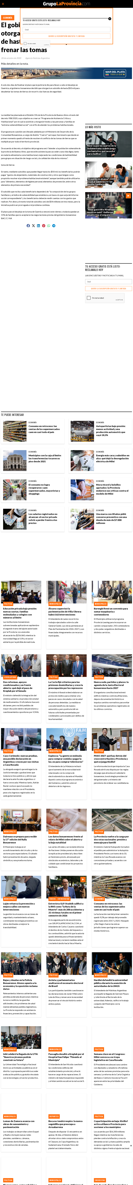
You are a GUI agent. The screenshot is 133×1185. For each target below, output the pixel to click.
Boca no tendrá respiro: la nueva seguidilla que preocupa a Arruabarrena (65, 1124)
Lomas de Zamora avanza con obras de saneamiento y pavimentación (18, 1124)
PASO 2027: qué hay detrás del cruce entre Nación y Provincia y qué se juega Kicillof (111, 758)
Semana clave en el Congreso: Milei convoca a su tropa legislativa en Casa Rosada (109, 1057)
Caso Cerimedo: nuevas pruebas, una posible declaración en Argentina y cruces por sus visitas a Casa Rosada (21, 760)
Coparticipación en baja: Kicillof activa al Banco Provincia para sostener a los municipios (111, 1124)
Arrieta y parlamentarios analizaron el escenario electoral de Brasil (65, 983)
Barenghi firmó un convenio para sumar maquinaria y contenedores (111, 611)
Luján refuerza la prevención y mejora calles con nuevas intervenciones (19, 906)
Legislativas (10, 677)
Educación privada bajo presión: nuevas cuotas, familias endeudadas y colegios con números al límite (20, 613)
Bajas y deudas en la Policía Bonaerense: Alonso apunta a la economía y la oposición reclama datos (20, 984)
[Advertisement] (53, 99)
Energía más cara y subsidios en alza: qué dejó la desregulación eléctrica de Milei (112, 458)
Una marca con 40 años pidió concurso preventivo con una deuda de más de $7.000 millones (111, 518)
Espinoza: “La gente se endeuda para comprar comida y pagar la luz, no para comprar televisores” (65, 758)
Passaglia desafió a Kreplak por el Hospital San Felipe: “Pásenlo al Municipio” (66, 1057)
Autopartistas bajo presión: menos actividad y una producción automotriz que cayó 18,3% (111, 430)
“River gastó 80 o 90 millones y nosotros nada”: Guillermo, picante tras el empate (102, 212)
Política (8, 604)
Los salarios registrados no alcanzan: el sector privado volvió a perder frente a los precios (43, 518)
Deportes (54, 1116)
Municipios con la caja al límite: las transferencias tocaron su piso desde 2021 (45, 458)
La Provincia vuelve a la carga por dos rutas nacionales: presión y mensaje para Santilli (111, 839)
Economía (7, 17)
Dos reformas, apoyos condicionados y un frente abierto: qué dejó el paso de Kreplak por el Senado (17, 686)
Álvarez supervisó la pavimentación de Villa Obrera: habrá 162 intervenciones (65, 611)
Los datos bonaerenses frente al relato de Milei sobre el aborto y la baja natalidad (65, 839)
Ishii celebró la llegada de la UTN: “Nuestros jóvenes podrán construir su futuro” (20, 1057)
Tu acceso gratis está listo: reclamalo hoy (102, 268)
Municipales (55, 604)
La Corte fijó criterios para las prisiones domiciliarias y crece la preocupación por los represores (65, 685)
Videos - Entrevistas (59, 899)
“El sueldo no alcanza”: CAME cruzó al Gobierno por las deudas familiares (101, 182)
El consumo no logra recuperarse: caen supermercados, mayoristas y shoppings (44, 489)
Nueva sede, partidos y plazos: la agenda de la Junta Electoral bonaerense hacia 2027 (111, 685)
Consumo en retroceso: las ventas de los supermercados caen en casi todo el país (44, 429)
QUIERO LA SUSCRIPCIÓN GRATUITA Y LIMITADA (108, 288)
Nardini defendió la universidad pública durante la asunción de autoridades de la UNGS (111, 983)
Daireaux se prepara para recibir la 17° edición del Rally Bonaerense (20, 839)
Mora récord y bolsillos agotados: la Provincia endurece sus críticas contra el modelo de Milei (112, 489)
